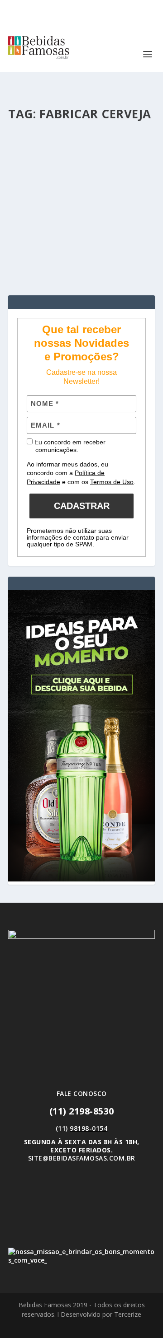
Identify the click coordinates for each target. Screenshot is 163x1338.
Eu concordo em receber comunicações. (69, 446)
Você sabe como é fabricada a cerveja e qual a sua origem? (79, 168)
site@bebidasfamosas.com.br (81, 1158)
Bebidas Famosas (51, 187)
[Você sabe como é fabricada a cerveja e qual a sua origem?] (81, 138)
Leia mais (38, 255)
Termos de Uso (112, 481)
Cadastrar (82, 506)
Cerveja (126, 187)
